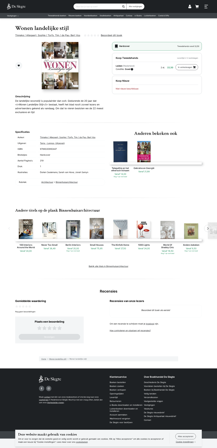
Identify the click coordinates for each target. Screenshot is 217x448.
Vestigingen (149, 405)
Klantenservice (118, 376)
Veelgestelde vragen (55, 402)
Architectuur (47, 182)
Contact (147, 420)
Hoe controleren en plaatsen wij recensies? (130, 330)
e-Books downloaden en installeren (126, 405)
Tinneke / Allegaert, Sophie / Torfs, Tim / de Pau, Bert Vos (47, 35)
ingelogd (150, 323)
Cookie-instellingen (185, 442)
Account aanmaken (118, 415)
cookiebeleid (82, 442)
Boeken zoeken (117, 386)
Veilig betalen (150, 393)
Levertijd (114, 397)
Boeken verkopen (118, 390)
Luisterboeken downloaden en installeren (124, 409)
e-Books (138, 15)
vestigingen (44, 400)
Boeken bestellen (118, 382)
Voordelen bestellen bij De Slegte (159, 386)
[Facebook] (41, 388)
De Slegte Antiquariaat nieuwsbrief (160, 416)
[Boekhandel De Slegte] (16, 6)
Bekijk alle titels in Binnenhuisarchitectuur (108, 266)
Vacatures (148, 408)
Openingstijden (117, 393)
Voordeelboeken (90, 15)
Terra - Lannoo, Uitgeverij (52, 143)
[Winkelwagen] (196, 6)
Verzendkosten (151, 397)
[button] (9, 228)
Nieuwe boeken (74, 15)
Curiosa (129, 15)
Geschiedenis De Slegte (155, 382)
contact (47, 397)
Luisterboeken (150, 15)
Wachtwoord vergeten (120, 418)
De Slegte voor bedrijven (121, 422)
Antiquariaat (119, 15)
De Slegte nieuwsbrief (154, 412)
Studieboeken (105, 15)
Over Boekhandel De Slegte (159, 376)
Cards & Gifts (163, 15)
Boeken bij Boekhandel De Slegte (159, 390)
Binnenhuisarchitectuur (67, 182)
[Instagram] (48, 388)
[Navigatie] (206, 6)
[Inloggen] (189, 6)
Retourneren (115, 401)
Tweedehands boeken (57, 15)
